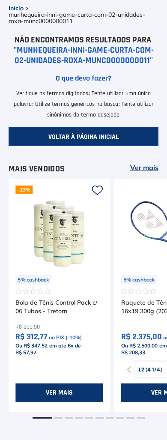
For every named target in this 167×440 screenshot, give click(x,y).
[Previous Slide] (129, 369)
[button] (42, 418)
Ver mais (144, 168)
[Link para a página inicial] (16, 9)
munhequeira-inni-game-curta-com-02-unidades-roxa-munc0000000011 (77, 18)
